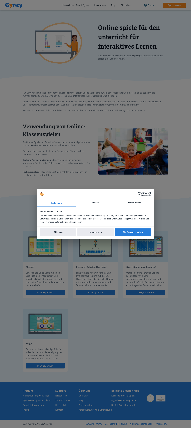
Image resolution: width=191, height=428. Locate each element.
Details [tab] (95, 202)
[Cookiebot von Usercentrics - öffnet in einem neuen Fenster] (139, 194)
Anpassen (94, 232)
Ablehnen (58, 232)
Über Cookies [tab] (134, 202)
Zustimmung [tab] (56, 203)
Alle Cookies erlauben (133, 232)
